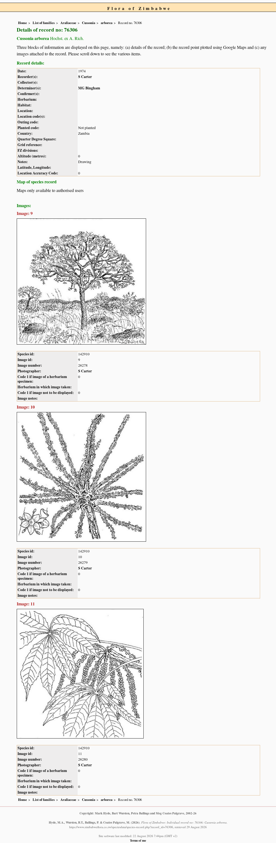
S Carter (85, 76)
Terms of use (138, 840)
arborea (106, 22)
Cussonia (88, 22)
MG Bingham (89, 88)
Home (22, 22)
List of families (44, 22)
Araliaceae (68, 22)
